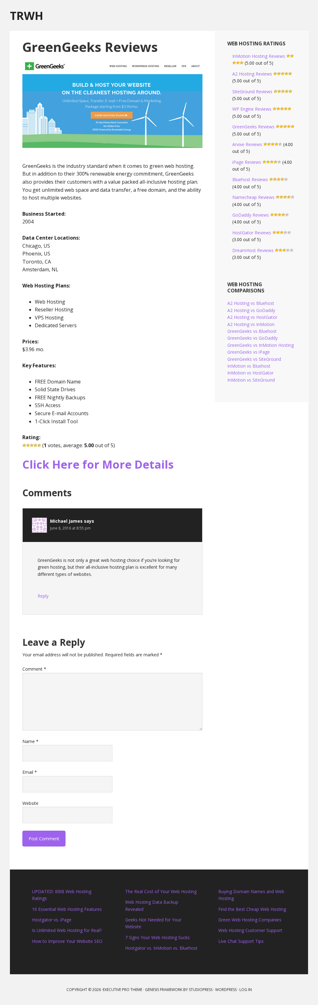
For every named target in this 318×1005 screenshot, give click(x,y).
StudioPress (200, 989)
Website (30, 803)
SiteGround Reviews (252, 91)
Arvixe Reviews (247, 144)
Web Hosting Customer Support (250, 930)
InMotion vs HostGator (250, 373)
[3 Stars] (32, 445)
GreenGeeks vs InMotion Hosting (260, 345)
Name (30, 741)
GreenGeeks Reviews (253, 127)
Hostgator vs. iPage (51, 920)
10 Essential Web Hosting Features (67, 909)
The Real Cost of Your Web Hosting (161, 891)
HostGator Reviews (251, 233)
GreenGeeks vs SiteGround (254, 359)
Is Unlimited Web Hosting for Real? (67, 930)
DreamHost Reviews (253, 250)
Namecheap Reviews (253, 197)
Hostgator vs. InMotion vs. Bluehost (161, 948)
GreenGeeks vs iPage (248, 352)
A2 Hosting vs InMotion (251, 324)
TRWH (26, 15)
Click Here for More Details (98, 464)
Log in (245, 989)
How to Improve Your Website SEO (67, 941)
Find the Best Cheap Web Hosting (252, 909)
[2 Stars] (28, 445)
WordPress (226, 989)
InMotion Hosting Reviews (258, 56)
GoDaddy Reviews (250, 215)
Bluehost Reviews (250, 179)
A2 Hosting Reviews (252, 74)
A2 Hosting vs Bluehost (250, 303)
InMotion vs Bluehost (248, 366)
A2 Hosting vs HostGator (252, 317)
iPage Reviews (246, 162)
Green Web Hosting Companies (249, 920)
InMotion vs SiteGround (251, 380)
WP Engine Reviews (251, 109)
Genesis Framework (163, 989)
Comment (34, 669)
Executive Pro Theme (122, 989)
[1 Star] (24, 445)
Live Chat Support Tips (241, 941)
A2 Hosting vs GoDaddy (251, 310)
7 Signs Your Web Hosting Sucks (157, 937)
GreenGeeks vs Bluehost (252, 331)
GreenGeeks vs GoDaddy (252, 338)
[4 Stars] (35, 445)
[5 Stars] (39, 445)
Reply (43, 596)
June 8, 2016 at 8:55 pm (70, 528)
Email (29, 772)
